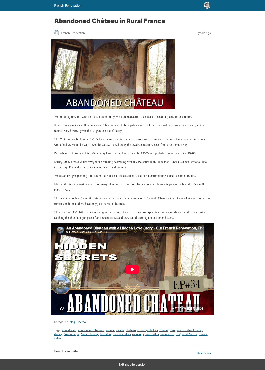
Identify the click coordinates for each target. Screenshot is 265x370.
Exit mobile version (133, 364)
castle (120, 330)
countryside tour (147, 330)
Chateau (82, 322)
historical (105, 334)
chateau (131, 330)
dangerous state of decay (186, 330)
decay (58, 334)
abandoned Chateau (91, 330)
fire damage (71, 334)
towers (203, 334)
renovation (152, 334)
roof (178, 334)
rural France (189, 334)
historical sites (122, 334)
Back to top (204, 353)
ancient (110, 330)
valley (57, 338)
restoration (167, 334)
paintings (138, 334)
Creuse (163, 330)
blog (72, 322)
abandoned (69, 330)
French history (90, 334)
